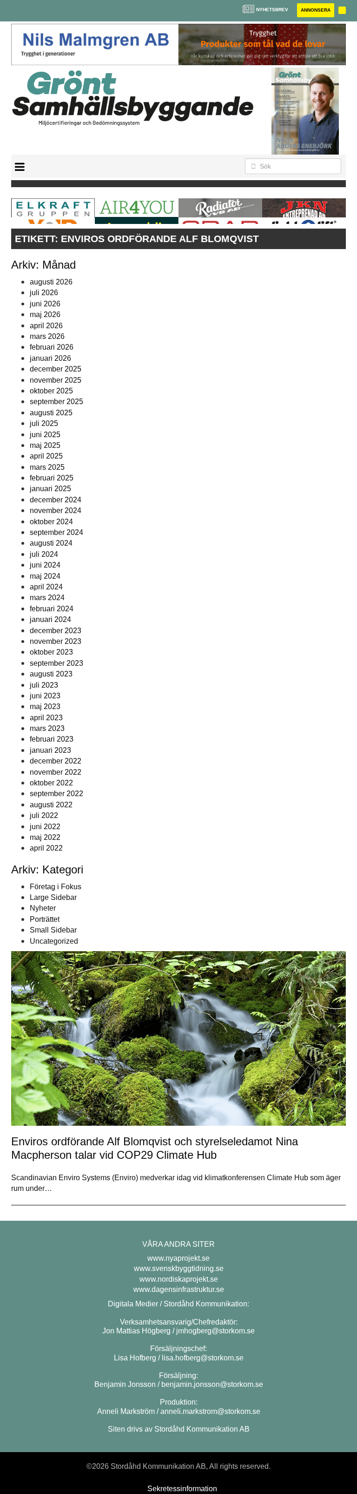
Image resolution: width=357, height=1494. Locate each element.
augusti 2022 (51, 805)
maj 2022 (45, 837)
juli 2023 (44, 685)
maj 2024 (45, 576)
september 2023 (56, 663)
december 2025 (55, 369)
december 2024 (55, 500)
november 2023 (55, 641)
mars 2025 (47, 467)
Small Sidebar (53, 930)
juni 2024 (45, 565)
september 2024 (56, 532)
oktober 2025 (51, 391)
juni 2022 (45, 827)
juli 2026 (44, 293)
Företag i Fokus (55, 887)
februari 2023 (51, 739)
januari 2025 (50, 489)
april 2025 (46, 456)
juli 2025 (44, 423)
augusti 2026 (51, 282)
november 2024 (55, 510)
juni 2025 (45, 435)
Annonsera (316, 10)
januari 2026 (50, 358)
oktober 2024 (51, 522)
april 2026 (46, 326)
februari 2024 (51, 609)
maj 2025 (45, 445)
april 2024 (46, 587)
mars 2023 (47, 728)
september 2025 (56, 402)
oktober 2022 (51, 783)
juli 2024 (44, 554)
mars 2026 (47, 336)
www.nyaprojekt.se (178, 1258)
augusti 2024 (51, 543)
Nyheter (43, 908)
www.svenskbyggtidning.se (179, 1268)
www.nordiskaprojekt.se (178, 1279)
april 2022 (46, 848)
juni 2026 (45, 304)
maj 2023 (45, 706)
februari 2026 (51, 347)
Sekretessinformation (182, 1489)
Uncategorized (54, 941)
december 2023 (55, 631)
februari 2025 (51, 478)
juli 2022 (44, 815)
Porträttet (45, 919)
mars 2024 (47, 598)
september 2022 (56, 794)
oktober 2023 (51, 652)
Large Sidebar (53, 897)
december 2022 (55, 761)
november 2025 (55, 380)
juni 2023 (45, 696)
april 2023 (46, 718)
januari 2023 (50, 750)
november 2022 (55, 772)
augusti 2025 (51, 413)
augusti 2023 (51, 674)
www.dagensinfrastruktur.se (178, 1289)
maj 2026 (45, 314)
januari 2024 (50, 619)
